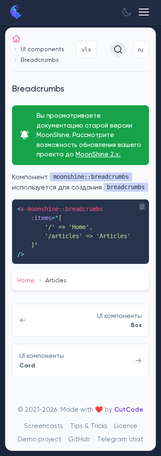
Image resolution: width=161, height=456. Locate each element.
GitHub (79, 439)
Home (25, 280)
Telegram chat (120, 439)
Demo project (39, 439)
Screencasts (43, 426)
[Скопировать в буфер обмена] (142, 206)
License (125, 426)
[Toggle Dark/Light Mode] (127, 12)
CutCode (128, 409)
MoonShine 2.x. (98, 154)
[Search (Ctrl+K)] (118, 49)
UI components (42, 49)
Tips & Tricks (88, 426)
